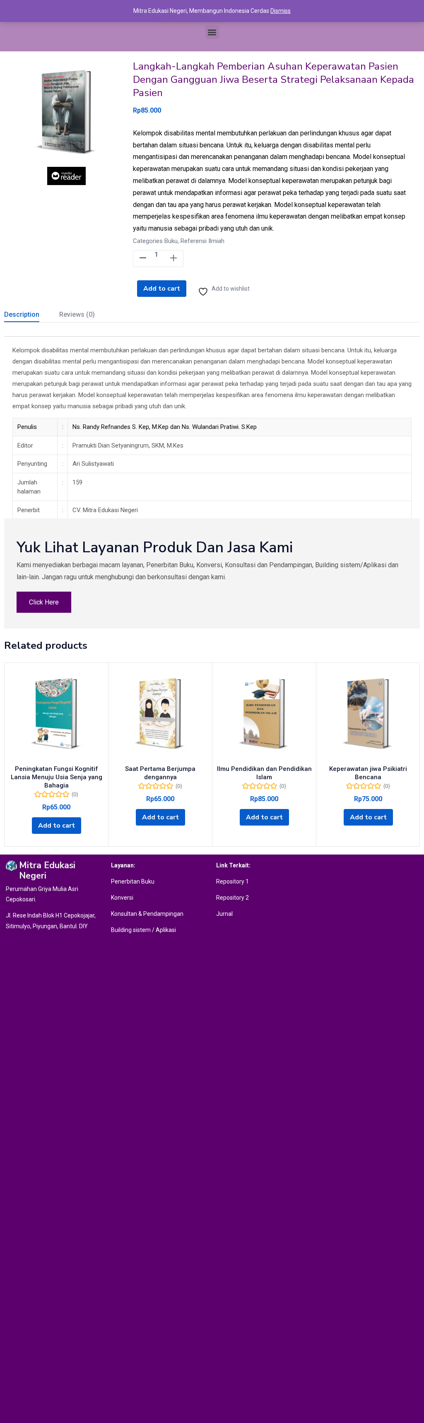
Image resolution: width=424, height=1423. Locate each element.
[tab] (31, 315)
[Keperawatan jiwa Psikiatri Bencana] (368, 714)
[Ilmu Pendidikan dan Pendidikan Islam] (264, 714)
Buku (171, 241)
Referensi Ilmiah (202, 241)
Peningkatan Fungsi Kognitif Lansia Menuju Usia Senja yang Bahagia (56, 777)
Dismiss (280, 10)
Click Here (44, 602)
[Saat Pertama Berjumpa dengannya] (160, 714)
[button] (212, 32)
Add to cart (161, 288)
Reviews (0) (77, 314)
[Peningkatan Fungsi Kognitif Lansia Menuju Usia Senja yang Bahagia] (56, 714)
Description (21, 314)
